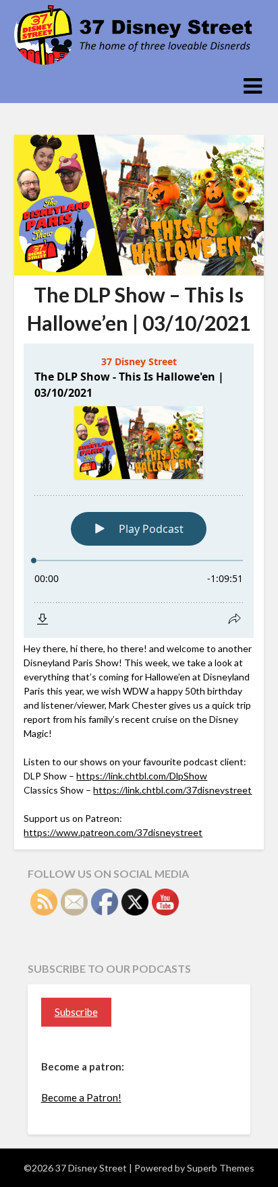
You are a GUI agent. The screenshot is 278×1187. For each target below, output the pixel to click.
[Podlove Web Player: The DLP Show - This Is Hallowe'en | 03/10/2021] (139, 491)
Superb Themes (220, 1168)
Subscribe (76, 1012)
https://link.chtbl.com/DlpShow (141, 775)
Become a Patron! (81, 1097)
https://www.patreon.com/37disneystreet (113, 832)
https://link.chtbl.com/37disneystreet (172, 790)
